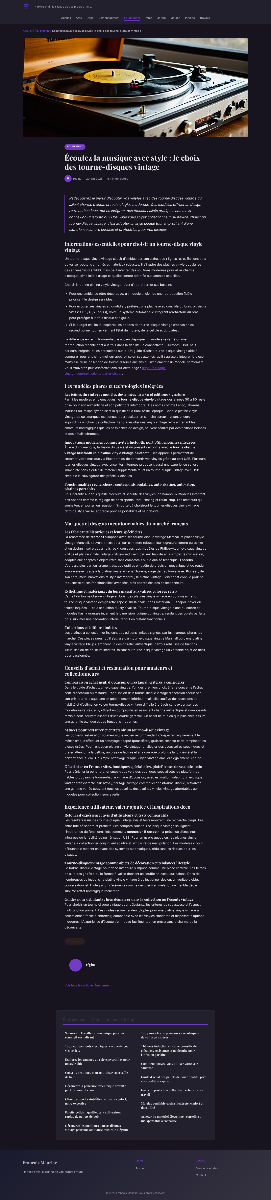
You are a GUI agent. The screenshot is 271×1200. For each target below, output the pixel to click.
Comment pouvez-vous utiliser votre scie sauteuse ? (169, 1066)
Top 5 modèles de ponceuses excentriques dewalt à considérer (170, 1035)
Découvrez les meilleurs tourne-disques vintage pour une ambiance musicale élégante (97, 1128)
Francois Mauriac (40, 1162)
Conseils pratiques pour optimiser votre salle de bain (96, 1075)
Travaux (205, 17)
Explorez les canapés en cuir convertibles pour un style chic (97, 1061)
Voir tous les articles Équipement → (89, 985)
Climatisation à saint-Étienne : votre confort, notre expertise (96, 1101)
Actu (79, 17)
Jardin (161, 17)
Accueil (66, 17)
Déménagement (108, 17)
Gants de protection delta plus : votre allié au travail (172, 1092)
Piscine (190, 17)
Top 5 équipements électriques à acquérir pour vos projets (97, 1048)
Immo (149, 17)
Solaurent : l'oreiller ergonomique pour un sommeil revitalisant (94, 1035)
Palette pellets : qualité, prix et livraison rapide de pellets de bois (93, 1114)
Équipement (132, 17)
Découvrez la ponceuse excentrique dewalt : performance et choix (95, 1088)
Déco (90, 17)
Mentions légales (207, 1168)
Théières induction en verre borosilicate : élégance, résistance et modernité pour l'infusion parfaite (169, 1050)
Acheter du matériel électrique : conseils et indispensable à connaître (171, 1118)
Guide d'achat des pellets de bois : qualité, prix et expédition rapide (173, 1079)
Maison (175, 17)
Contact (201, 1175)
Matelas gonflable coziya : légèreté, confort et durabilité (172, 1105)
